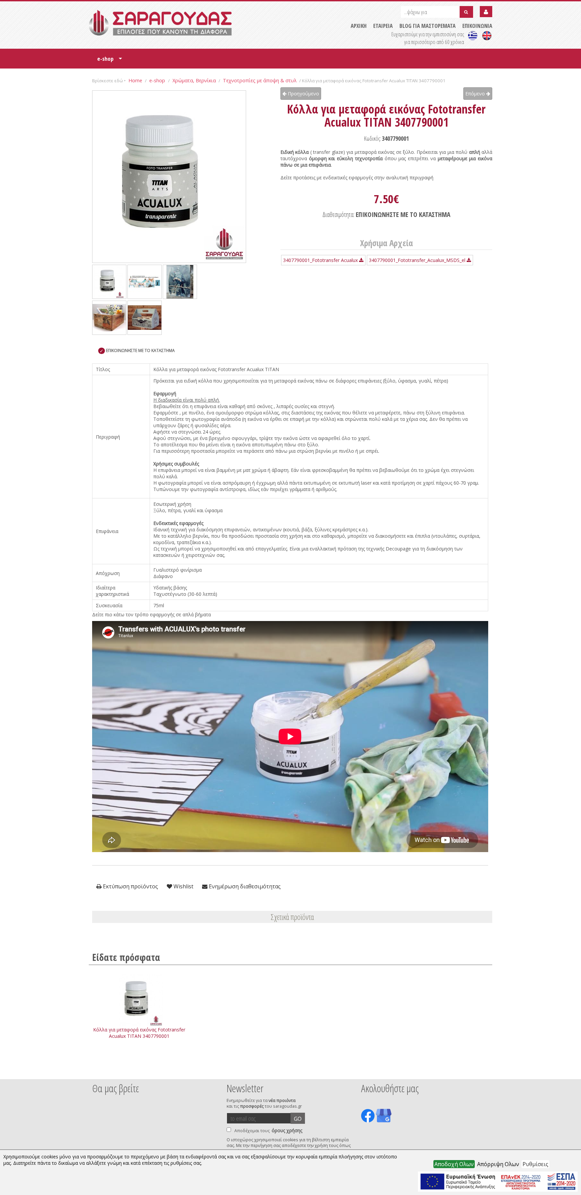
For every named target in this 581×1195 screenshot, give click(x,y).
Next (481, 1070)
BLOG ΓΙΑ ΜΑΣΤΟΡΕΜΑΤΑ (427, 26)
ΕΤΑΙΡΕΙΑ (383, 26)
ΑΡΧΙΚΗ (358, 26)
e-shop (109, 61)
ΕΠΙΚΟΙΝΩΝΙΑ (477, 26)
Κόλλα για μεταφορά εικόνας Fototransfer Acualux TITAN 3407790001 (139, 1032)
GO (298, 1118)
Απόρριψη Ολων (498, 1164)
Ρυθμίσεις (535, 1164)
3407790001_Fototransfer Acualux (321, 260)
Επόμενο (475, 93)
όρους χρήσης (287, 1130)
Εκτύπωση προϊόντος (130, 886)
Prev (95, 1070)
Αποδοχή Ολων (454, 1164)
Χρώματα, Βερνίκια (194, 80)
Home (135, 80)
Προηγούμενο (302, 93)
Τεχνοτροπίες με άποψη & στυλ (260, 80)
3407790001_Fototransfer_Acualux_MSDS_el (418, 260)
